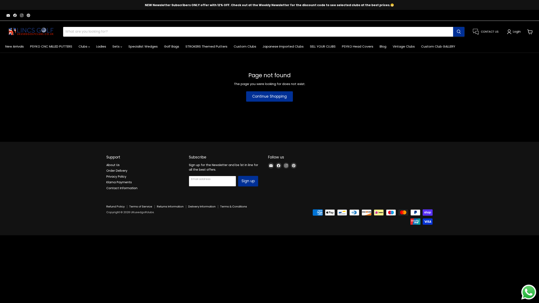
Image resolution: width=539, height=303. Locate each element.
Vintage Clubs (404, 46)
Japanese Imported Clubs (283, 46)
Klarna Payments (119, 182)
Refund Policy (115, 207)
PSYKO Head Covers (357, 46)
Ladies (101, 46)
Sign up (248, 180)
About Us (113, 165)
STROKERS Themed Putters (206, 46)
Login (517, 31)
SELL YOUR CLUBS (323, 46)
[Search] (458, 32)
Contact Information (121, 188)
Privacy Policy (116, 176)
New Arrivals (14, 46)
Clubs (83, 46)
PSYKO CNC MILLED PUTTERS (51, 46)
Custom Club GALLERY (438, 46)
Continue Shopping (269, 96)
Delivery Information (202, 207)
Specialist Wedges (143, 46)
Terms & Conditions (233, 207)
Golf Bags (171, 46)
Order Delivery (116, 171)
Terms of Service (140, 207)
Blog (383, 46)
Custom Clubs (245, 46)
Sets (116, 46)
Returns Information (170, 207)
